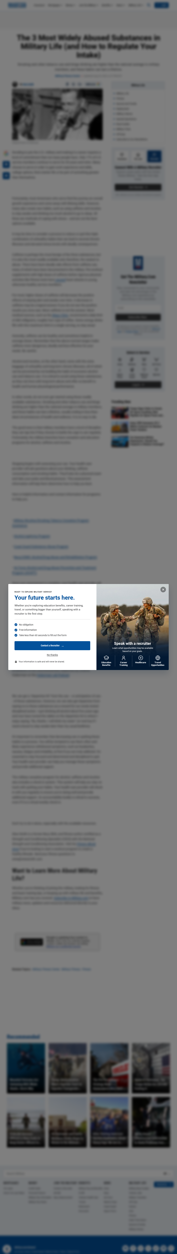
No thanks (52, 654)
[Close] (163, 589)
